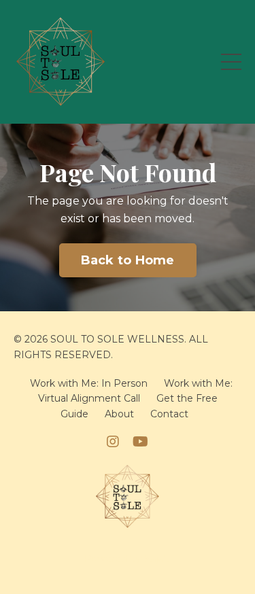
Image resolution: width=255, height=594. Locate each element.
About (119, 414)
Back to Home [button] (128, 260)
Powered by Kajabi (128, 559)
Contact (169, 414)
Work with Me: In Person (89, 383)
